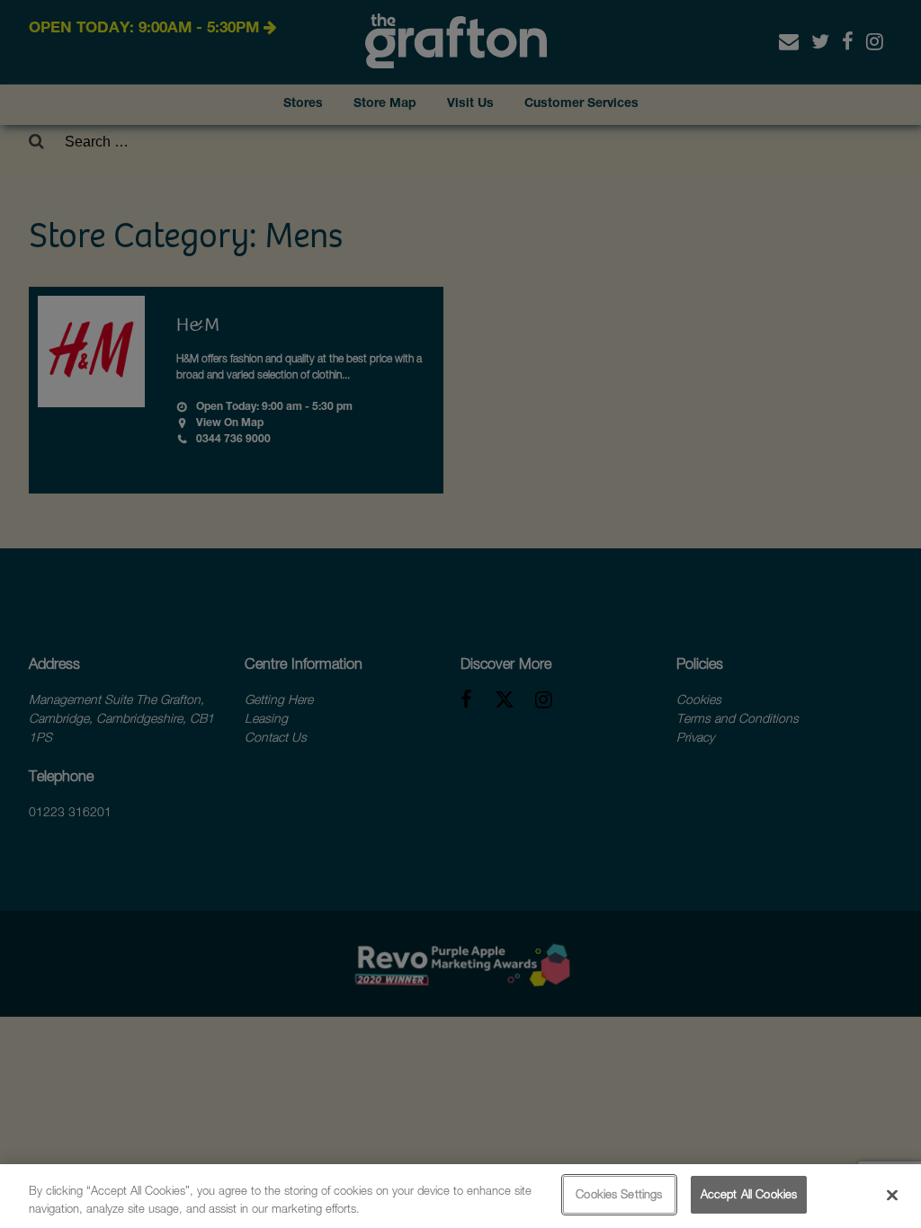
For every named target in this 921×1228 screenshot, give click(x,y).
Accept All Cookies (749, 1194)
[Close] (892, 1195)
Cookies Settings (619, 1194)
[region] (460, 1196)
